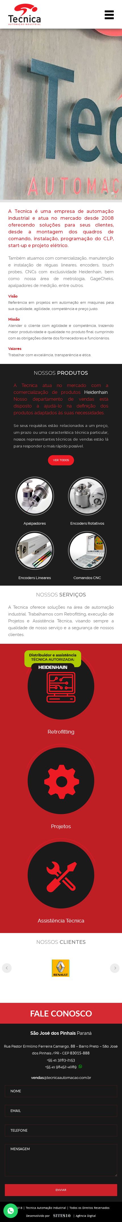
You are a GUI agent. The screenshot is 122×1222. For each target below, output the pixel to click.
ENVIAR (61, 1190)
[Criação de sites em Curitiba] (62, 1216)
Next (114, 968)
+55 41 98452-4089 (61, 1067)
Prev (7, 968)
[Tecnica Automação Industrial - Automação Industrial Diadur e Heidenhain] (24, 14)
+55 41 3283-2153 (61, 1060)
